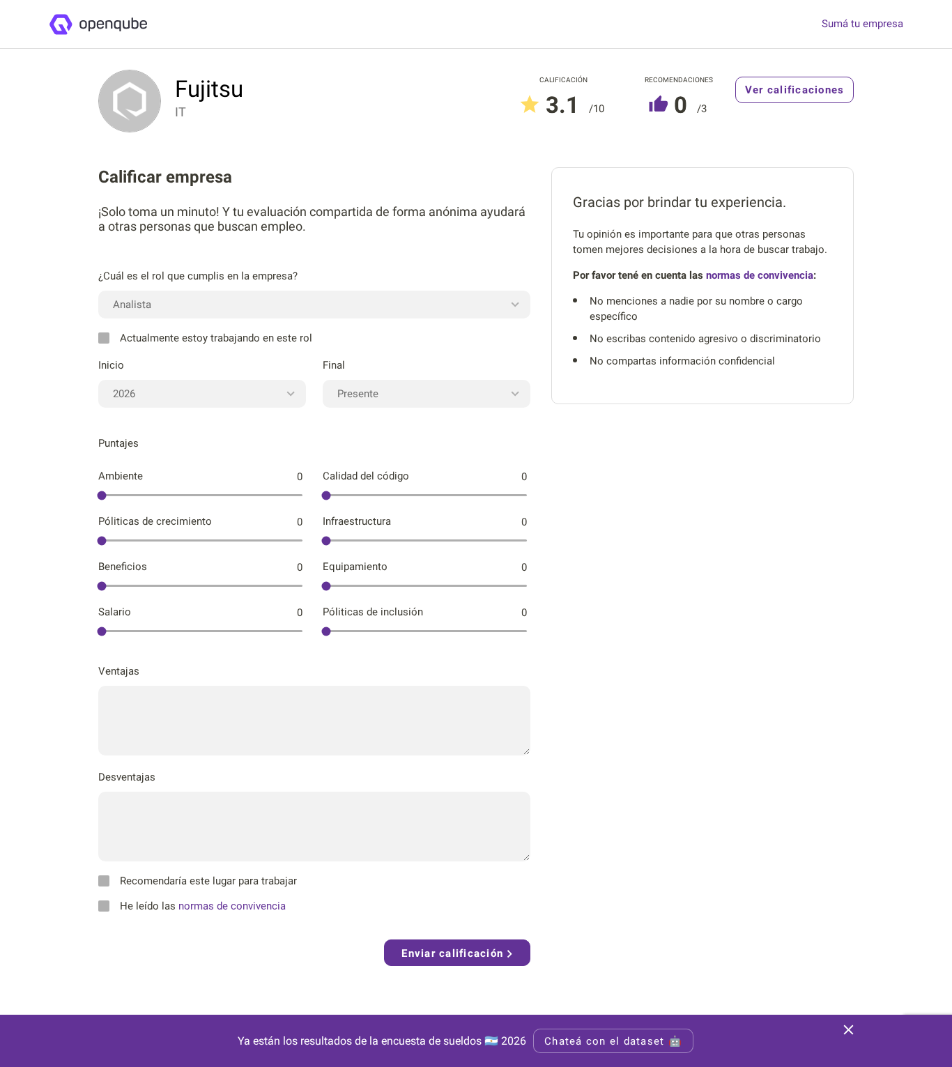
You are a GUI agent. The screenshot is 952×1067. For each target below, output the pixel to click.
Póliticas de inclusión (373, 612)
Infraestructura (357, 521)
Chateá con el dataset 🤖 (613, 1041)
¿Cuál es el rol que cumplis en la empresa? (198, 276)
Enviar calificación (454, 953)
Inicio (111, 365)
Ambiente (120, 476)
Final (334, 365)
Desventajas (126, 777)
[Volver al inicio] (98, 24)
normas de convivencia (232, 906)
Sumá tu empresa (862, 24)
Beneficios (122, 566)
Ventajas (118, 671)
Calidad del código (366, 476)
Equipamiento (355, 566)
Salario (114, 612)
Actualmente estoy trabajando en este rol (216, 338)
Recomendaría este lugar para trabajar (208, 880)
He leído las (203, 906)
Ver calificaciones (795, 90)
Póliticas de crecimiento (155, 521)
